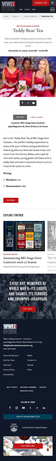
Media (29, 355)
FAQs (29, 369)
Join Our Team (9, 360)
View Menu (11, 200)
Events (27, 9)
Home (6, 16)
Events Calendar (30, 16)
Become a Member (28, 387)
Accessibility (8, 374)
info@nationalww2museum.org (17, 345)
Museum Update (10, 254)
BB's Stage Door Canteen (28, 26)
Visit (21, 9)
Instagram (17, 408)
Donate (42, 387)
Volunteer (7, 365)
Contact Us (31, 360)
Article (50, 254)
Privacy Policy (9, 369)
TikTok (37, 408)
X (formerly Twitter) (30, 408)
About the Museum (11, 355)
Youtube (23, 408)
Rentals (30, 365)
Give (33, 9)
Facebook (10, 408)
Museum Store (26, 391)
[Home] (8, 6)
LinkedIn (44, 408)
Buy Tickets (12, 387)
